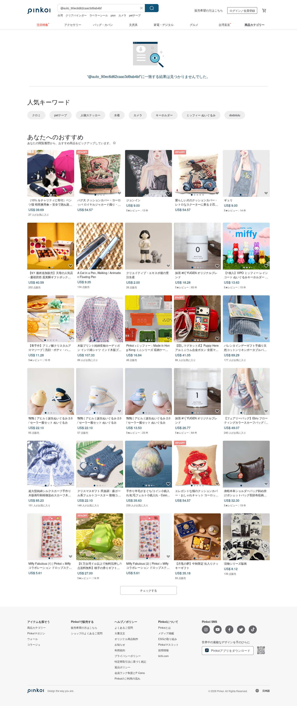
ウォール (32, 639)
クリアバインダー (76, 15)
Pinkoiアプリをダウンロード (230, 650)
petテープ (135, 15)
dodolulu (234, 115)
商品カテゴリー (36, 627)
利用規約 (120, 650)
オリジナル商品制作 (126, 639)
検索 (152, 8)
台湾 (60, 15)
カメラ (122, 15)
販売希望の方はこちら (209, 10)
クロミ (36, 115)
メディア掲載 (166, 633)
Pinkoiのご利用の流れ (127, 678)
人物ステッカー (90, 115)
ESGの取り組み (167, 639)
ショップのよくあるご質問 (86, 633)
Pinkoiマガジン (36, 633)
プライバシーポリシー (128, 656)
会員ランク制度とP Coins (130, 672)
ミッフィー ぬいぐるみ (201, 115)
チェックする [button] (148, 590)
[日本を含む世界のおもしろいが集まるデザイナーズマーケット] (38, 10)
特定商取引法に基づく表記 (130, 661)
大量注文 (120, 633)
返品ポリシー (122, 667)
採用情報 (163, 650)
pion (113, 15)
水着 (117, 115)
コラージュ (33, 644)
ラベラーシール (99, 15)
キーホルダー (164, 115)
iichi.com (163, 656)
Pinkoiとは (164, 627)
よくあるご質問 (124, 627)
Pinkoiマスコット (168, 644)
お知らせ (120, 644)
